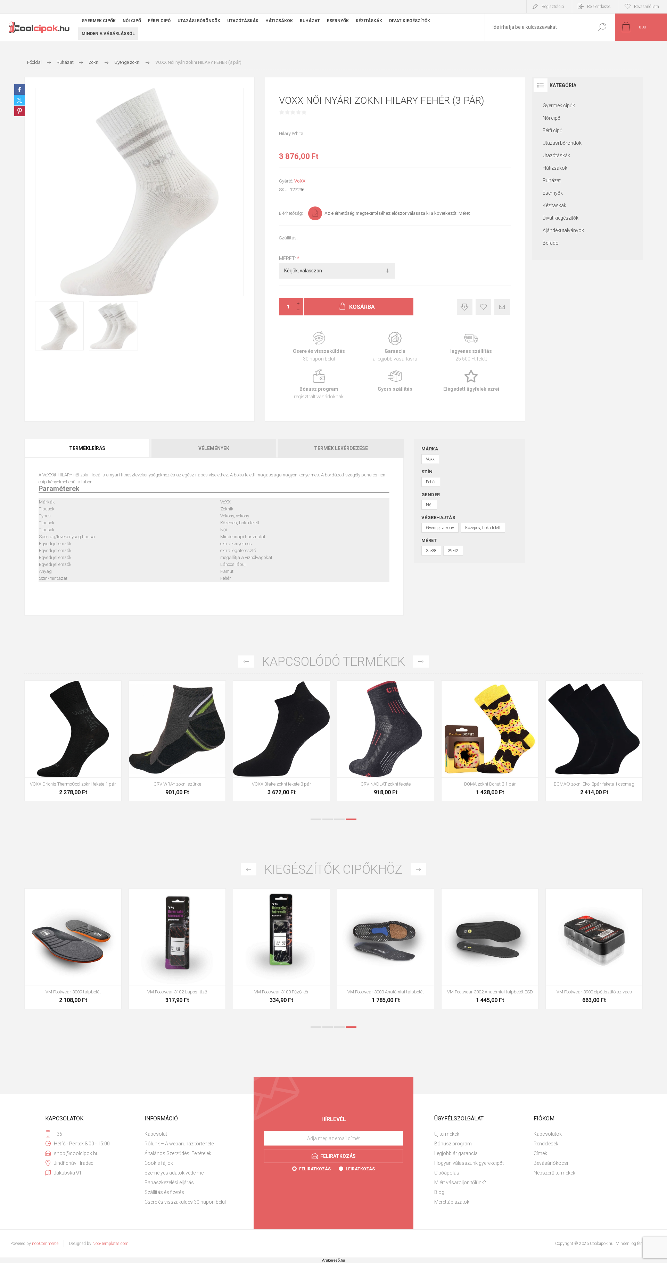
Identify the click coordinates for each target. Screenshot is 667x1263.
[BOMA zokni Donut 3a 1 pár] (490, 741)
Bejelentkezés (599, 6)
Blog (439, 1192)
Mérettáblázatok (451, 1202)
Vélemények (213, 448)
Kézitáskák (554, 205)
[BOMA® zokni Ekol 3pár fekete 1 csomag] (281, 741)
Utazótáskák (556, 155)
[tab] (87, 448)
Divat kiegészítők (560, 218)
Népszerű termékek (554, 1173)
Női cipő (551, 118)
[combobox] (537, 27)
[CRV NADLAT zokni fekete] (73, 741)
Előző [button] (246, 661)
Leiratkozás (360, 1168)
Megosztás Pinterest (19, 111)
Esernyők (553, 193)
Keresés (602, 27)
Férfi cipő (552, 130)
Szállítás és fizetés (164, 1192)
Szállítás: (288, 237)
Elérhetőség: (291, 213)
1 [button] (316, 819)
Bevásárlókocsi (551, 1163)
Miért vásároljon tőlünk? (460, 1182)
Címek (540, 1153)
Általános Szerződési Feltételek (178, 1153)
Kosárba (65, 760)
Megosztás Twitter (19, 100)
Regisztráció (553, 6)
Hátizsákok (555, 168)
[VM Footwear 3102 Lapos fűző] (594, 949)
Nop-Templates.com (110, 1243)
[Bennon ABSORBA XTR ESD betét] (177, 949)
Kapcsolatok (548, 1134)
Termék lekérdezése (341, 448)
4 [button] (351, 819)
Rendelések (546, 1143)
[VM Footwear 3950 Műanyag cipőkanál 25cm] (385, 949)
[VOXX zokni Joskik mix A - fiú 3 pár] (594, 741)
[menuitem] (191, 1134)
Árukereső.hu (333, 1260)
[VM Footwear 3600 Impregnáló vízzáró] (73, 949)
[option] (73, 744)
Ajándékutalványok (563, 230)
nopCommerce (45, 1243)
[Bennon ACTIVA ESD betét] (281, 949)
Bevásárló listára (483, 307)
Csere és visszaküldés (318, 346)
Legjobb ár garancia (464, 307)
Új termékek (446, 1134)
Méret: (288, 258)
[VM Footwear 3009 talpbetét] (490, 949)
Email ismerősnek (502, 307)
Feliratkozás (315, 1168)
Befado (551, 243)
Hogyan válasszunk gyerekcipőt (469, 1163)
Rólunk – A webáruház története (179, 1143)
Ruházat (552, 180)
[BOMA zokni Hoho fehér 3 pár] (385, 741)
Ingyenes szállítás (471, 346)
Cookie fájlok (159, 1163)
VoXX (299, 181)
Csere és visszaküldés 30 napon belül (185, 1202)
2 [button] (327, 819)
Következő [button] (421, 661)
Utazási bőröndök (562, 143)
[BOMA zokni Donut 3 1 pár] (177, 741)
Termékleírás (87, 448)
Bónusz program (318, 384)
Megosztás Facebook (19, 89)
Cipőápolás (446, 1173)
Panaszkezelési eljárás (169, 1182)
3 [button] (339, 819)
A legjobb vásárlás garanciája (394, 346)
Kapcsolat (156, 1134)
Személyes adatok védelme (174, 1173)
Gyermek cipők (559, 105)
